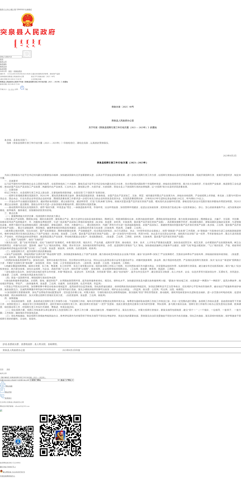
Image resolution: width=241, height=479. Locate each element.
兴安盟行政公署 (23, 380)
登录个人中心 (5, 9)
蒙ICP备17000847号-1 (8, 467)
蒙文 (12, 9)
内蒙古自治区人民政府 (8, 380)
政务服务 (3, 64)
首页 (1, 59)
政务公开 (3, 62)
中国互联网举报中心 (7, 476)
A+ (9, 89)
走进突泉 (3, 69)
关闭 (8, 369)
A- (13, 89)
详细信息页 (18, 71)
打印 (1, 369)
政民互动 (3, 66)
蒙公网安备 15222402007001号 (14, 472)
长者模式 (28, 9)
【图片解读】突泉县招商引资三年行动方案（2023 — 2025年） (23, 377)
